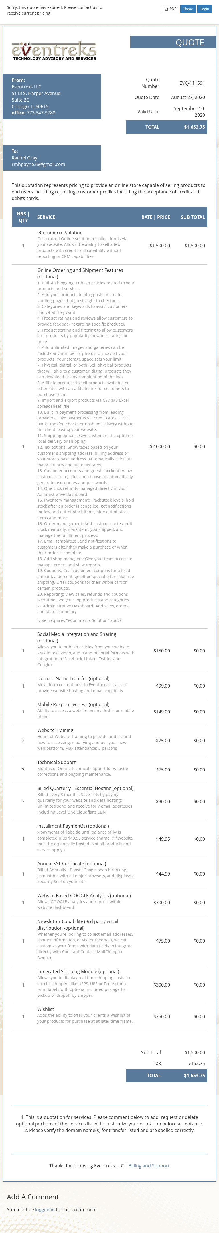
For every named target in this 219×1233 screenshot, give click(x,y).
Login (204, 8)
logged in (45, 1209)
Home (188, 8)
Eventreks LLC (26, 87)
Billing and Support (149, 1166)
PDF (172, 8)
